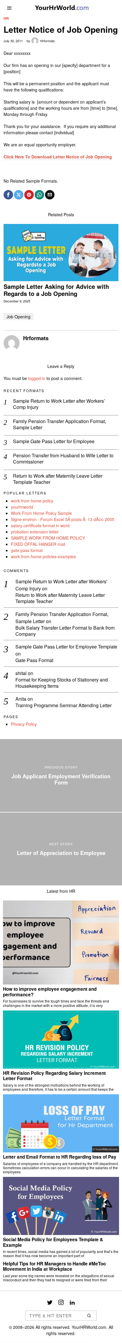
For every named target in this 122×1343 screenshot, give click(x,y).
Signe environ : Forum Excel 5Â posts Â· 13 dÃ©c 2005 (62, 519)
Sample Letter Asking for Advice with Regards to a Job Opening (56, 290)
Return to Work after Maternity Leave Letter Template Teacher (57, 479)
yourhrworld (22, 507)
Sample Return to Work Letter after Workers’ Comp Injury (59, 404)
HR (6, 18)
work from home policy (32, 501)
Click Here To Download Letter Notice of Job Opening (58, 157)
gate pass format (27, 550)
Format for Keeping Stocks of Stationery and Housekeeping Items (61, 683)
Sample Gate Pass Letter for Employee (53, 441)
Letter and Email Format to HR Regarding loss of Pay (59, 1156)
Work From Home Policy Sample (41, 513)
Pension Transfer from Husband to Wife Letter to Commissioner (63, 459)
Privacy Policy (24, 724)
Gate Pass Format (34, 660)
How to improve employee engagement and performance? (50, 991)
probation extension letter (35, 532)
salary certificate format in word (40, 525)
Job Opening (18, 317)
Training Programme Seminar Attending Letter (63, 705)
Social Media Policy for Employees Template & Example (53, 1242)
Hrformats (47, 40)
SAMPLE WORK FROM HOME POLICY (48, 538)
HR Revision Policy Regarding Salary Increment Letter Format (54, 1075)
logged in (36, 378)
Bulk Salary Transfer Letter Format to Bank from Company (65, 631)
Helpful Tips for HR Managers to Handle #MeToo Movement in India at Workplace (54, 1266)
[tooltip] (8, 194)
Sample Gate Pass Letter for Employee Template (66, 646)
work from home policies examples (43, 556)
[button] (89, 1315)
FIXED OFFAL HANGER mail (38, 544)
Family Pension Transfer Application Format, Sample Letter (59, 424)
